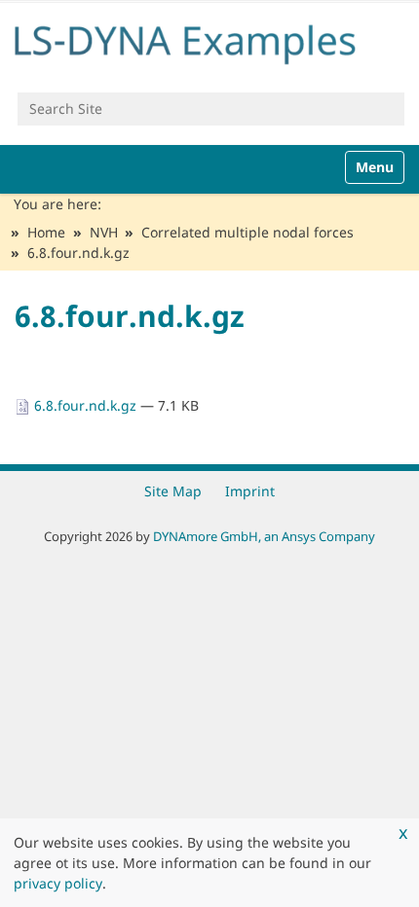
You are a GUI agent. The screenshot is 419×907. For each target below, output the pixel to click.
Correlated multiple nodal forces (247, 232)
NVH (104, 232)
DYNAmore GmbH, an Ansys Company (264, 536)
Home (46, 232)
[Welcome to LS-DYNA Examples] (209, 40)
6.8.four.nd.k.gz (85, 405)
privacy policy (58, 883)
